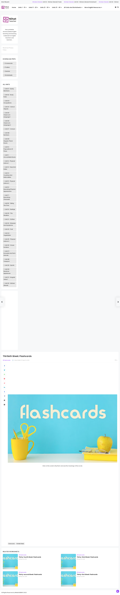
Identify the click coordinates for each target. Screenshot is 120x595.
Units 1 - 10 (21, 7)
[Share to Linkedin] (4, 387)
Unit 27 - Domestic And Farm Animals (9, 253)
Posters (7, 67)
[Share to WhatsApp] (4, 374)
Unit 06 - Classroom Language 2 (7, 123)
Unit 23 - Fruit (9, 229)
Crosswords (8, 63)
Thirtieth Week (20, 543)
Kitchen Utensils (29, 2)
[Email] (4, 400)
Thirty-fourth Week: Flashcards (30, 557)
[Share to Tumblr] (4, 391)
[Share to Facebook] (4, 366)
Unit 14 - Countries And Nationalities (8, 175)
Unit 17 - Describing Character (7, 197)
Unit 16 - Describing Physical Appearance (9, 189)
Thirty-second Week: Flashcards (30, 574)
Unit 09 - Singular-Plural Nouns (8, 141)
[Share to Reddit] (4, 383)
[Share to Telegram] (4, 396)
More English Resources (93, 7)
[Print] (4, 404)
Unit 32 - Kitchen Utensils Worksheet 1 (77, 2)
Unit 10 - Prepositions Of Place (8, 149)
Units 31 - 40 (56, 7)
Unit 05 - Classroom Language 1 (7, 115)
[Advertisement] (9, 320)
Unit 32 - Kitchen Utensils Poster (43, 2)
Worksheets (8, 75)
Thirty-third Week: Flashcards (87, 557)
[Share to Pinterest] (4, 378)
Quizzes (7, 71)
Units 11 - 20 (33, 7)
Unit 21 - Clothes (10, 219)
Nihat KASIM (18, 592)
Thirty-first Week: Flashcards (87, 574)
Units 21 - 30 (44, 7)
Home (14, 7)
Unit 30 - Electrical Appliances (7, 271)
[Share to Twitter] (4, 370)
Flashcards (7, 360)
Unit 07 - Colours (10, 129)
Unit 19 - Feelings (10, 209)
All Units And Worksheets (72, 7)
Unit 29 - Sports (9, 265)
